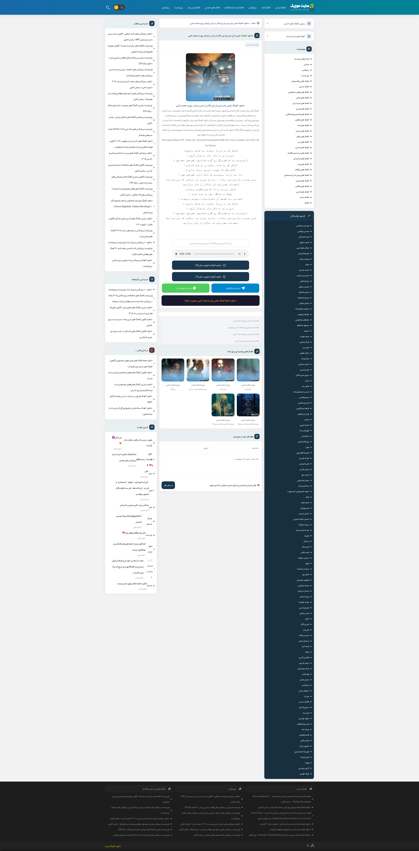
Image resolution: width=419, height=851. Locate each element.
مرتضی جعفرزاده (302, 309)
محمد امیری (304, 425)
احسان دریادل (303, 591)
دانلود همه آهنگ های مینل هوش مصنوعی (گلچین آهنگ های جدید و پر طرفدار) (131, 363)
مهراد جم (305, 729)
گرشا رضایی (304, 342)
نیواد (307, 563)
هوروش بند (304, 430)
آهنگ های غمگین (302, 120)
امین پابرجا (305, 757)
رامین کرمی (304, 469)
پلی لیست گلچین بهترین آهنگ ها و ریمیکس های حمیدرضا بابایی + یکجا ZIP (131, 179)
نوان (307, 447)
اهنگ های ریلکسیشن (300, 81)
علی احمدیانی (304, 237)
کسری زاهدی (303, 403)
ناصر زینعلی (304, 613)
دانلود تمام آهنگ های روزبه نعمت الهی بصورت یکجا (211, 300)
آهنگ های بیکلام (302, 169)
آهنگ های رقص (302, 136)
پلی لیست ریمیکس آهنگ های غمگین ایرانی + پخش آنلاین (130, 120)
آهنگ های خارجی (212, 7)
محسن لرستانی (303, 275)
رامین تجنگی (304, 292)
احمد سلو (305, 475)
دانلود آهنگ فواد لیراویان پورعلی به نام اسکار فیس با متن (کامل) (284, 807)
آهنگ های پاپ (303, 164)
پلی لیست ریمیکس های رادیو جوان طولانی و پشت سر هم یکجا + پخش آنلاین (130, 96)
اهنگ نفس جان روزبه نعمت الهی (247, 341)
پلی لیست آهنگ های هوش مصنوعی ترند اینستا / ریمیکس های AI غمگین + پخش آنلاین (132, 191)
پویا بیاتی (305, 674)
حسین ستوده (303, 558)
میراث (306, 696)
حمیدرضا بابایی (303, 480)
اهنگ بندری (304, 86)
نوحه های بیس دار (301, 59)
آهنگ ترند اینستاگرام (234, 7)
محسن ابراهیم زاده (301, 392)
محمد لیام (305, 502)
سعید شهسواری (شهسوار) (298, 491)
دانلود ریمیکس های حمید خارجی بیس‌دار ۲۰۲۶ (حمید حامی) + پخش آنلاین (132, 84)
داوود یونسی (304, 718)
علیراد (306, 536)
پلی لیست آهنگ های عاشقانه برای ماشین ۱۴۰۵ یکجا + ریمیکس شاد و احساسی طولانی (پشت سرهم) (131, 298)
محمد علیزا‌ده (304, 602)
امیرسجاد (305, 547)
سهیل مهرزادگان (302, 375)
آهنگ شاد (265, 7)
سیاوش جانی (304, 691)
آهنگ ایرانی (280, 7)
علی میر (306, 630)
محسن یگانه (304, 635)
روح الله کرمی (303, 441)
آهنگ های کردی (302, 109)
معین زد (305, 347)
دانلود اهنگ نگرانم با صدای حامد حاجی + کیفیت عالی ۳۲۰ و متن (285, 824)
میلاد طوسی (304, 774)
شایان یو (305, 574)
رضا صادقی (304, 281)
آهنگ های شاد (303, 125)
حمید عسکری (303, 364)
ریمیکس (252, 7)
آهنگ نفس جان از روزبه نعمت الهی (246, 321)
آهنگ (306, 203)
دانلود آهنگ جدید (113, 846)
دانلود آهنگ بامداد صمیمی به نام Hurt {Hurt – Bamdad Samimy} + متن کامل (280, 835)
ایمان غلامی (304, 740)
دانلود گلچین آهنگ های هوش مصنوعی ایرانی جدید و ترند (130, 375)
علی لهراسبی (304, 607)
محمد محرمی (304, 270)
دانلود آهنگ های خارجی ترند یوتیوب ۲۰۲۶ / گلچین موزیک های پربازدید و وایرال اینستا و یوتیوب (131, 144)
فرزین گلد (305, 624)
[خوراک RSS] (308, 845)
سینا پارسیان (304, 641)
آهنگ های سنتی (302, 131)
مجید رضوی (304, 242)
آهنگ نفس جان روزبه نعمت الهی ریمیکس (243, 327)
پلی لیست (178, 7)
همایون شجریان (303, 580)
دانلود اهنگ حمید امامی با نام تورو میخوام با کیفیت (290, 829)
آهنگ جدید (304, 197)
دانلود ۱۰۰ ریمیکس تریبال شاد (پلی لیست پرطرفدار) (130, 242)
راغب (307, 380)
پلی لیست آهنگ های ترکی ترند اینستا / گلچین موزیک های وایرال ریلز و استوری (130, 48)
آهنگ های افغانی (302, 186)
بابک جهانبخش (303, 668)
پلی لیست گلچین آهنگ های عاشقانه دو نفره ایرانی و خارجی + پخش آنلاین (130, 167)
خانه (253, 23)
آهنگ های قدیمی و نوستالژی (297, 114)
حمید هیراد (304, 336)
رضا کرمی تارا (303, 486)
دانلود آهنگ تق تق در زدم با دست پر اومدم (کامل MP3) (130, 399)
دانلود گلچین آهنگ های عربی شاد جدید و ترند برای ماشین (130, 322)
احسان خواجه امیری (301, 519)
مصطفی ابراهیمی (302, 320)
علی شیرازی (304, 464)
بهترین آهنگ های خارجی (294, 23)
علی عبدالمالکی (303, 724)
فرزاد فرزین (304, 458)
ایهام (307, 652)
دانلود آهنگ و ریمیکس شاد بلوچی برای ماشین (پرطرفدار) (132, 263)
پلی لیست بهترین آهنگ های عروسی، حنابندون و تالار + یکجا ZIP (130, 108)
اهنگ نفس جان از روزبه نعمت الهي (246, 334)
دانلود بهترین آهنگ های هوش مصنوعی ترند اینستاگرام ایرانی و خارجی (133, 387)
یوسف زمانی (304, 259)
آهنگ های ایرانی (302, 181)
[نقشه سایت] (312, 845)
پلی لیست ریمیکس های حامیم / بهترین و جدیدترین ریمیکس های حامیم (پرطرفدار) (131, 72)
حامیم (306, 331)
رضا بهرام (305, 358)
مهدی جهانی (304, 679)
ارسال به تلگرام (233, 288)
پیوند (307, 762)
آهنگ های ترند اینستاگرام (298, 153)
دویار (307, 618)
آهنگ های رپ (303, 142)
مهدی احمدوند (303, 297)
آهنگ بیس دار (193, 7)
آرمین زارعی (304, 513)
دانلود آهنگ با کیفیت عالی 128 (208, 276)
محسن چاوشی (303, 231)
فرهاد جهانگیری (302, 408)
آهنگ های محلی (302, 97)
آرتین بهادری (304, 768)
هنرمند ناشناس (302, 226)
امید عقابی (305, 552)
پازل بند (305, 713)
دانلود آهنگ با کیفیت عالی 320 (208, 265)
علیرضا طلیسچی (302, 453)
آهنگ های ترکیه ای (301, 158)
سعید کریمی (304, 663)
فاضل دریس (304, 702)
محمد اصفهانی (303, 585)
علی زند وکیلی (303, 414)
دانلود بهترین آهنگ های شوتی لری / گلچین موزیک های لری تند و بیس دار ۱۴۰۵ (131, 310)
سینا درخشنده (303, 569)
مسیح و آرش (304, 707)
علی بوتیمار (304, 508)
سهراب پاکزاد (303, 524)
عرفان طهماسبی (303, 248)
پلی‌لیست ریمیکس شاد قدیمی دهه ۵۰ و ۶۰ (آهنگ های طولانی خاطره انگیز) (131, 251)
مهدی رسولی (304, 286)
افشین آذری (304, 657)
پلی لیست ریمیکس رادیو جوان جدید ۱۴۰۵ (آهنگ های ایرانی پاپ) (131, 233)
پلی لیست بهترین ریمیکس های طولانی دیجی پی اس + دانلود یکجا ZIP (130, 60)
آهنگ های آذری (302, 192)
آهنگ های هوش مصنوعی (298, 92)
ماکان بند (305, 386)
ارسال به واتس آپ (184, 288)
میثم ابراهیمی (303, 314)
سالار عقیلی (304, 353)
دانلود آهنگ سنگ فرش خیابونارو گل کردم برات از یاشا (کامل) (130, 411)
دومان (306, 419)
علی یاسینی (304, 370)
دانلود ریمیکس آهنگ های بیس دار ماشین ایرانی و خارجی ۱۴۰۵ (130, 156)
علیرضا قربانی (303, 253)
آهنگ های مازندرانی (300, 103)
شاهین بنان (304, 746)
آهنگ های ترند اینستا (295, 36)
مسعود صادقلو (303, 325)
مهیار (307, 264)
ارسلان (306, 541)
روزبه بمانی (304, 596)
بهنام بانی (305, 436)
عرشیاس (305, 685)
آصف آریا (305, 646)
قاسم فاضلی (304, 735)
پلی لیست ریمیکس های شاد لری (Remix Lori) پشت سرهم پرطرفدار (130, 132)
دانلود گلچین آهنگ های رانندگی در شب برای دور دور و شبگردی (131, 334)
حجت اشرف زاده (302, 530)
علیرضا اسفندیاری (301, 751)
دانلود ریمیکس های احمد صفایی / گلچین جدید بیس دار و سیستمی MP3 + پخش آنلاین (130, 36)
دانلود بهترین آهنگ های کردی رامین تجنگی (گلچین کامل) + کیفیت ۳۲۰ (130, 221)
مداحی (306, 64)
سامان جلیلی (304, 303)
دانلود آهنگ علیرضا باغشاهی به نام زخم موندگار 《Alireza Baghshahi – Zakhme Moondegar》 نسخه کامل (132, 206)
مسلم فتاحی (304, 397)
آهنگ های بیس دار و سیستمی (296, 175)
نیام (307, 497)
